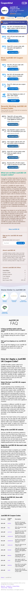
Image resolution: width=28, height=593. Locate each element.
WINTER (10, 565)
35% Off (3, 523)
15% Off (3, 536)
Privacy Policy (16, 586)
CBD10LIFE (10, 540)
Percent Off (20, 18)
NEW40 (9, 550)
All (2, 18)
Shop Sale (13, 100)
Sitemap (10, 587)
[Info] (26, 22)
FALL (9, 527)
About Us (3, 586)
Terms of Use (4, 587)
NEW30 (9, 555)
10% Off (3, 540)
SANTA (9, 523)
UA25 (9, 560)
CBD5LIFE (10, 545)
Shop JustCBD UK (14, 229)
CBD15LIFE (10, 536)
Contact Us (9, 586)
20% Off (3, 527)
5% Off (2, 545)
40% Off (3, 550)
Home (2, 577)
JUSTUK (10, 532)
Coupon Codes (10, 18)
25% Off (3, 560)
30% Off (3, 555)
